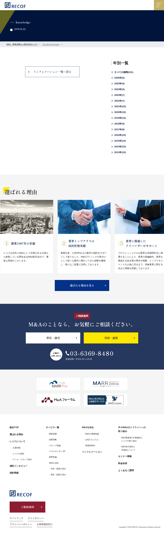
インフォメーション (51, 44)
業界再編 (53, 457)
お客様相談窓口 (45, 524)
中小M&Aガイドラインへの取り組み (132, 429)
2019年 (119, 118)
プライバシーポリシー (21, 524)
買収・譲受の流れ (58, 475)
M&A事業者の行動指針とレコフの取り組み (132, 439)
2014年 (119, 146)
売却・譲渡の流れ (58, 469)
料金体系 (122, 463)
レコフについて (17, 441)
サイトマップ (16, 518)
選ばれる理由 (16, 434)
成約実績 (14, 472)
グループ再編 (55, 445)
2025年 (119, 83)
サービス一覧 (52, 427)
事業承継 (53, 434)
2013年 (119, 152)
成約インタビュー (19, 466)
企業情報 (16, 448)
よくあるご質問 (126, 470)
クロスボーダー (55, 451)
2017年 (119, 129)
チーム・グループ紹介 (22, 459)
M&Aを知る (88, 427)
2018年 (119, 123)
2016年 (119, 135)
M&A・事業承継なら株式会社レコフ (21, 44)
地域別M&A (90, 445)
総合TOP (14, 427)
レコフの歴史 (18, 454)
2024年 (119, 89)
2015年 (119, 140)
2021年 (119, 106)
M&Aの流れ (54, 463)
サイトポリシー (36, 518)
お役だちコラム (92, 439)
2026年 (119, 77)
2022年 (119, 101)
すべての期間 (123, 72)
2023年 (119, 95)
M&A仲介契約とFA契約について (128, 448)
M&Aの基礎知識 (92, 434)
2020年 (119, 112)
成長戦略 (53, 439)
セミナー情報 (125, 456)
